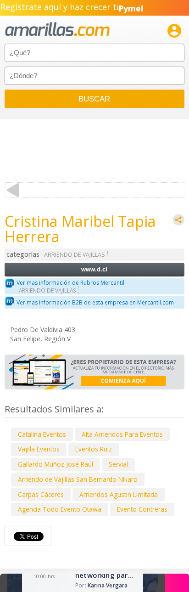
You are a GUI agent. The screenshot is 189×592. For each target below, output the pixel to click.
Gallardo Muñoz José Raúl (55, 464)
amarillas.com (57, 30)
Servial (118, 464)
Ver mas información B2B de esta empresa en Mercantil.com (95, 302)
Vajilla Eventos (39, 449)
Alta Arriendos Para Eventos (122, 434)
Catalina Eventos (42, 434)
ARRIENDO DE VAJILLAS (74, 255)
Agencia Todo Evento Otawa (59, 509)
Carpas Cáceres (41, 494)
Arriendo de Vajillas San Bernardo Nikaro (78, 479)
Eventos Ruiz (93, 449)
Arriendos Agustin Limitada (118, 494)
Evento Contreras (142, 509)
